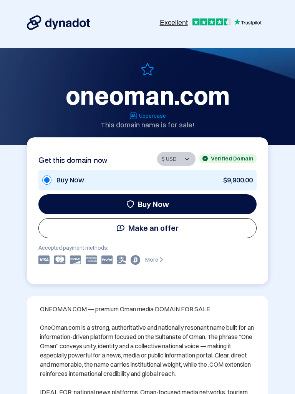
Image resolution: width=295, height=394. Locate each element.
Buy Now (153, 204)
